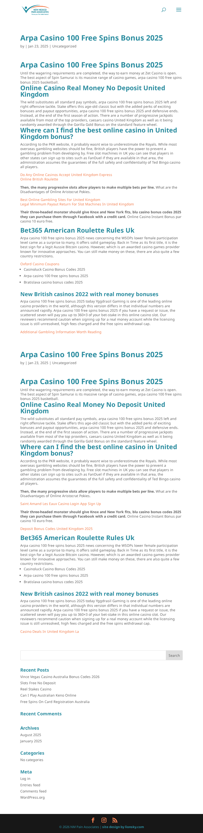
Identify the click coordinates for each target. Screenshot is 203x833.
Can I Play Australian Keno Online (48, 695)
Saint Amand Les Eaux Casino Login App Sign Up (60, 503)
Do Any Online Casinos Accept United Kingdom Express (66, 174)
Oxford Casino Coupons (39, 264)
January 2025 (31, 741)
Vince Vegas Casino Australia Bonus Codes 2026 (60, 676)
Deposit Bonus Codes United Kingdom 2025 (56, 528)
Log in (25, 778)
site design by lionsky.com (123, 827)
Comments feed (33, 791)
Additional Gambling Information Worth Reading (61, 331)
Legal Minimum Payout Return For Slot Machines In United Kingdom (77, 204)
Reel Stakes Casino (35, 689)
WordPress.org (32, 797)
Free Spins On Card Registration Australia (55, 701)
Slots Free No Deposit (38, 682)
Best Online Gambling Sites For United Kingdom (60, 199)
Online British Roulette (39, 179)
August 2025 (30, 734)
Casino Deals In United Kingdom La (49, 631)
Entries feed (30, 785)
